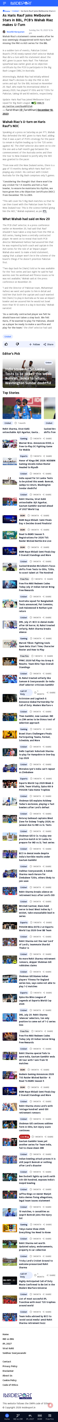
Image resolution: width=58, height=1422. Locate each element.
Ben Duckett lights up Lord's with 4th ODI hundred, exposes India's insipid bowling (37, 1180)
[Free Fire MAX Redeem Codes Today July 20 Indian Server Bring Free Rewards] (10, 1036)
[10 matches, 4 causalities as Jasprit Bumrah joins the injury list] (10, 1212)
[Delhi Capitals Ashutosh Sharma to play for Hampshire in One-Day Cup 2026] (10, 752)
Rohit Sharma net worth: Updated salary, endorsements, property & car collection (36, 1246)
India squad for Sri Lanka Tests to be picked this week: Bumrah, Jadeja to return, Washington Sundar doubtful (28, 376)
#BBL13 (40, 102)
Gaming (23, 438)
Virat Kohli (8, 1348)
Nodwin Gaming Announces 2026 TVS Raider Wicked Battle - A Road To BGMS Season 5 (36, 1077)
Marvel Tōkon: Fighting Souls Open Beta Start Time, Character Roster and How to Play (36, 646)
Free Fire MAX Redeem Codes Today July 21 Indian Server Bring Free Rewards (36, 587)
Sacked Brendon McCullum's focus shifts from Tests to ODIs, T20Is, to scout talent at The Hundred (37, 569)
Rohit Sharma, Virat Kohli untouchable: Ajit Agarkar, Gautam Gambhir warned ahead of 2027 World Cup (21, 430)
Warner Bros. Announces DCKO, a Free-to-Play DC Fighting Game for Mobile (36, 446)
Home (6, 1334)
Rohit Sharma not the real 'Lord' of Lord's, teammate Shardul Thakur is (36, 944)
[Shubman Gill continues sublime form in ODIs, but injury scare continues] (10, 1124)
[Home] (21, 3)
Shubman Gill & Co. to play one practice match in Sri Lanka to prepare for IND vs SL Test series (36, 839)
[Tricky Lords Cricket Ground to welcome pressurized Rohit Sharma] (10, 1262)
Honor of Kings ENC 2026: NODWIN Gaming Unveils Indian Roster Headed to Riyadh (37, 464)
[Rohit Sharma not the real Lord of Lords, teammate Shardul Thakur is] (10, 942)
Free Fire (24, 579)
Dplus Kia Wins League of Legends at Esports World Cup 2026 (35, 1000)
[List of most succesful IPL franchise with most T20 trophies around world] (10, 1300)
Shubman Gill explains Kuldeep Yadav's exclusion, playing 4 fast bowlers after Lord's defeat (36, 804)
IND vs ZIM (18, 1419)
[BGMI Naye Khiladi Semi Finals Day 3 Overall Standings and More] (10, 551)
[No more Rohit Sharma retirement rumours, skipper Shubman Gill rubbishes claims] (10, 959)
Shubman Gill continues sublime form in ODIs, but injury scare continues (36, 1127)
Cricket (8, 336)
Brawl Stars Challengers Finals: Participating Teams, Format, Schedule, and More (35, 737)
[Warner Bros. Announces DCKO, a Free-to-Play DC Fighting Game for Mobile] (10, 444)
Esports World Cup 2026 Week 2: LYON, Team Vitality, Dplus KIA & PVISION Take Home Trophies (36, 786)
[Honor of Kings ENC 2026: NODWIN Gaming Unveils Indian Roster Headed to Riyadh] (10, 461)
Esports (23, 456)
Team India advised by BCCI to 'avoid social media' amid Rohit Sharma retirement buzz (35, 1320)
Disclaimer (8, 1370)
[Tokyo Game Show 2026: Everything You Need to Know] (10, 1228)
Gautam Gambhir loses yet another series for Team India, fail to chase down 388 (35, 1144)
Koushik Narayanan (15, 31)
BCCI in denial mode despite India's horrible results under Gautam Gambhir (34, 857)
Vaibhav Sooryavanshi (14, 1353)
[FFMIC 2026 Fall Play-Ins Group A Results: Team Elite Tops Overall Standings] (10, 661)
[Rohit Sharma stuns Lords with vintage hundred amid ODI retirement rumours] (10, 1107)
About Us (7, 1375)
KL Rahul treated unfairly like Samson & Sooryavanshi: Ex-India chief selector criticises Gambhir (36, 681)
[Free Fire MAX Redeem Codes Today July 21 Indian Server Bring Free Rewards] (10, 584)
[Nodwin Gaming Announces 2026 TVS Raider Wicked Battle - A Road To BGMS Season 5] (10, 1075)
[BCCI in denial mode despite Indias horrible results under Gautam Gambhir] (10, 854)
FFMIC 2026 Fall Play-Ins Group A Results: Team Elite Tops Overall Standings (36, 664)
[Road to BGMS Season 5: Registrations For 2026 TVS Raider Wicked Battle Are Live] (10, 535)
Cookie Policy (10, 1380)
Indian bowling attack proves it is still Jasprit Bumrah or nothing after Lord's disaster (37, 1162)
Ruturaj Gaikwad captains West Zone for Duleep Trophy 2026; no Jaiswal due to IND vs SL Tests (36, 821)
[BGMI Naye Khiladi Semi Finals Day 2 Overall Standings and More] (10, 1091)
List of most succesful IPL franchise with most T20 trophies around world (37, 1302)
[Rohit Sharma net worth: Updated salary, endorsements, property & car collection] (10, 1244)
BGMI (22, 515)
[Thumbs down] (17, 344)
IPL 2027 (7, 1343)
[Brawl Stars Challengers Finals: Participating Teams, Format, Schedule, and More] (10, 735)
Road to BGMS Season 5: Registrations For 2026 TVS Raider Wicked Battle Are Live (35, 537)
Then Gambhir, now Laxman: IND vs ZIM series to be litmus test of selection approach (37, 719)
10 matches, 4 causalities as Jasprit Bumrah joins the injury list (35, 1215)
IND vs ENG (8, 1338)
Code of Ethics (10, 1384)
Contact (7, 1361)
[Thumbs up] (6, 344)
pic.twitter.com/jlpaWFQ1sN (17, 106)
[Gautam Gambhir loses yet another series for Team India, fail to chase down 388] (10, 1142)
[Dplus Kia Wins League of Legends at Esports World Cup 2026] (10, 998)
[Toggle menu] (4, 3)
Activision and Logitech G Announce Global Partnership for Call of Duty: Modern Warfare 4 (36, 702)
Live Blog (24, 1136)
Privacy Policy (10, 1366)
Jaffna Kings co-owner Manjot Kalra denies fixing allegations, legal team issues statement (36, 1197)
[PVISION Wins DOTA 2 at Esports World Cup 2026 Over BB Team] (10, 926)
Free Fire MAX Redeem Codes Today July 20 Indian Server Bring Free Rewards (37, 1039)
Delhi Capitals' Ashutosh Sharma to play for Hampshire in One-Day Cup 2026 (37, 754)
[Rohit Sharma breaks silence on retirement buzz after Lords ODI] (10, 891)
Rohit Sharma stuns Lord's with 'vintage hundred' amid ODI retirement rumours (36, 1109)
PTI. (45, 211)
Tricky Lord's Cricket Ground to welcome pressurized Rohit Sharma (36, 1264)
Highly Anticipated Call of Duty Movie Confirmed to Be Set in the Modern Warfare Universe (37, 1284)
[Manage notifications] (50, 1405)
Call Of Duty (23, 692)
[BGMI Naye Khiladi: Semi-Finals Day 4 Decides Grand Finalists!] (10, 519)
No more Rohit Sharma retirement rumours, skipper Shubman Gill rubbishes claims (37, 962)
